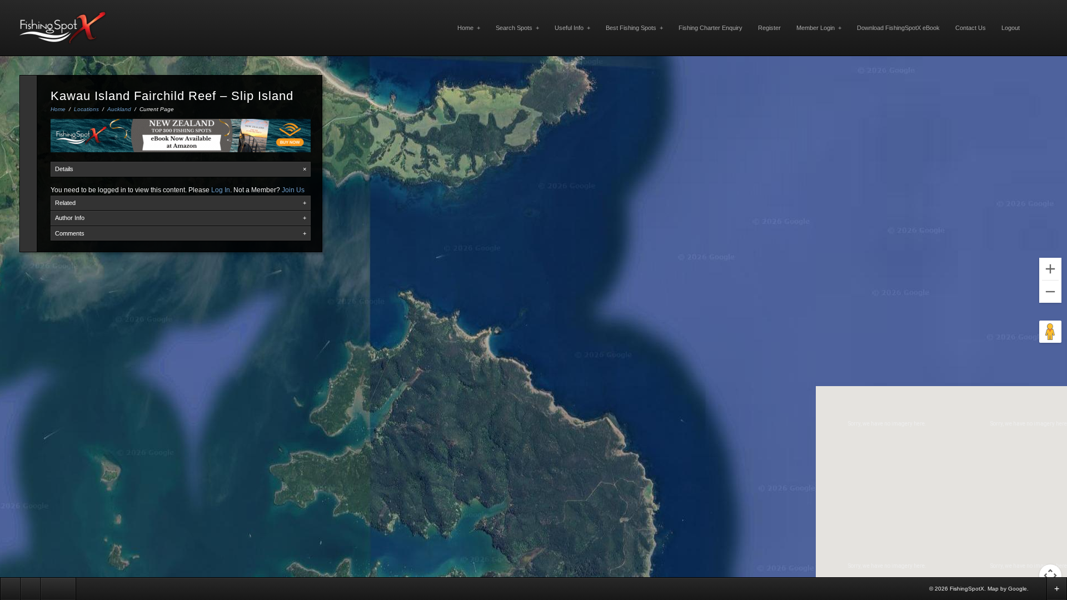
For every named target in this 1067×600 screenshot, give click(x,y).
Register (769, 27)
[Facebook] (1037, 588)
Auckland (119, 109)
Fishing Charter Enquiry (710, 27)
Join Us (293, 190)
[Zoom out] (1050, 292)
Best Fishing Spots (634, 27)
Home (468, 27)
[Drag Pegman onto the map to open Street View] (1050, 332)
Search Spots (517, 27)
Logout (1010, 27)
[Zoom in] (1050, 269)
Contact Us (970, 27)
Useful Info (572, 27)
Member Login (818, 27)
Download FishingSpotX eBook (898, 27)
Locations (86, 109)
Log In (220, 190)
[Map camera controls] (1050, 575)
